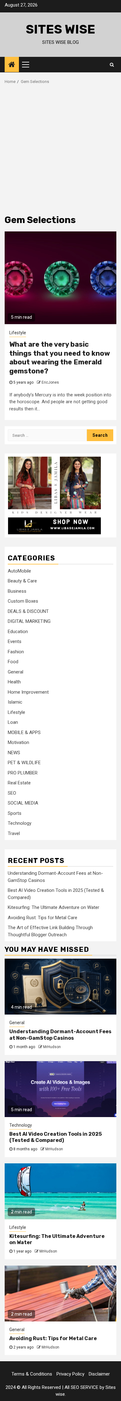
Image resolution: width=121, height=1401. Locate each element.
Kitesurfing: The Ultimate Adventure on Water (53, 907)
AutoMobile (19, 571)
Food (13, 661)
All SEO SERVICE (81, 1387)
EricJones (50, 382)
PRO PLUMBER (23, 773)
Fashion (16, 652)
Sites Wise (60, 29)
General (15, 672)
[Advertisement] (60, 148)
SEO (12, 793)
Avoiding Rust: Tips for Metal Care (42, 917)
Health (14, 682)
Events (14, 641)
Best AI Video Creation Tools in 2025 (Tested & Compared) (55, 1137)
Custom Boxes (23, 601)
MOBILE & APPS (24, 732)
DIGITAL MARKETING (29, 621)
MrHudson (52, 1047)
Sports (14, 813)
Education (18, 631)
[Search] (112, 65)
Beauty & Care (22, 581)
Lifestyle (17, 332)
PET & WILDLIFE (24, 762)
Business (17, 591)
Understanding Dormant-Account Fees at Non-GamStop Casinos (60, 1035)
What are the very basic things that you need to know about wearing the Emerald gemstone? (59, 357)
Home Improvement (28, 692)
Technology (19, 823)
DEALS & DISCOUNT (28, 611)
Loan (13, 722)
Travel (14, 833)
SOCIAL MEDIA (23, 803)
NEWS (14, 752)
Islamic (15, 702)
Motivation (18, 742)
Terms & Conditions (31, 1374)
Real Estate (19, 783)
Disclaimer (99, 1374)
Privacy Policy (70, 1374)
